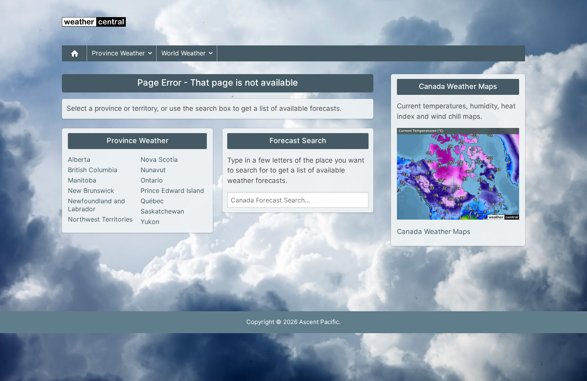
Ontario (152, 180)
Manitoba (82, 180)
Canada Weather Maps (433, 232)
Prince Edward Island (172, 190)
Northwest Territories (100, 219)
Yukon (150, 222)
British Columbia (92, 170)
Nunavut (153, 170)
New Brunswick (91, 190)
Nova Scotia (159, 159)
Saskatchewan (162, 211)
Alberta (79, 159)
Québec (152, 201)
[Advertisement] (379, 23)
